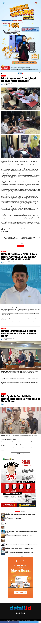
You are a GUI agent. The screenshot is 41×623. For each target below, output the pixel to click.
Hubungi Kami (33, 616)
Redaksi (23, 616)
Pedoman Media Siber (17, 616)
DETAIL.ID (6, 84)
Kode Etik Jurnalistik (9, 616)
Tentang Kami (27, 616)
